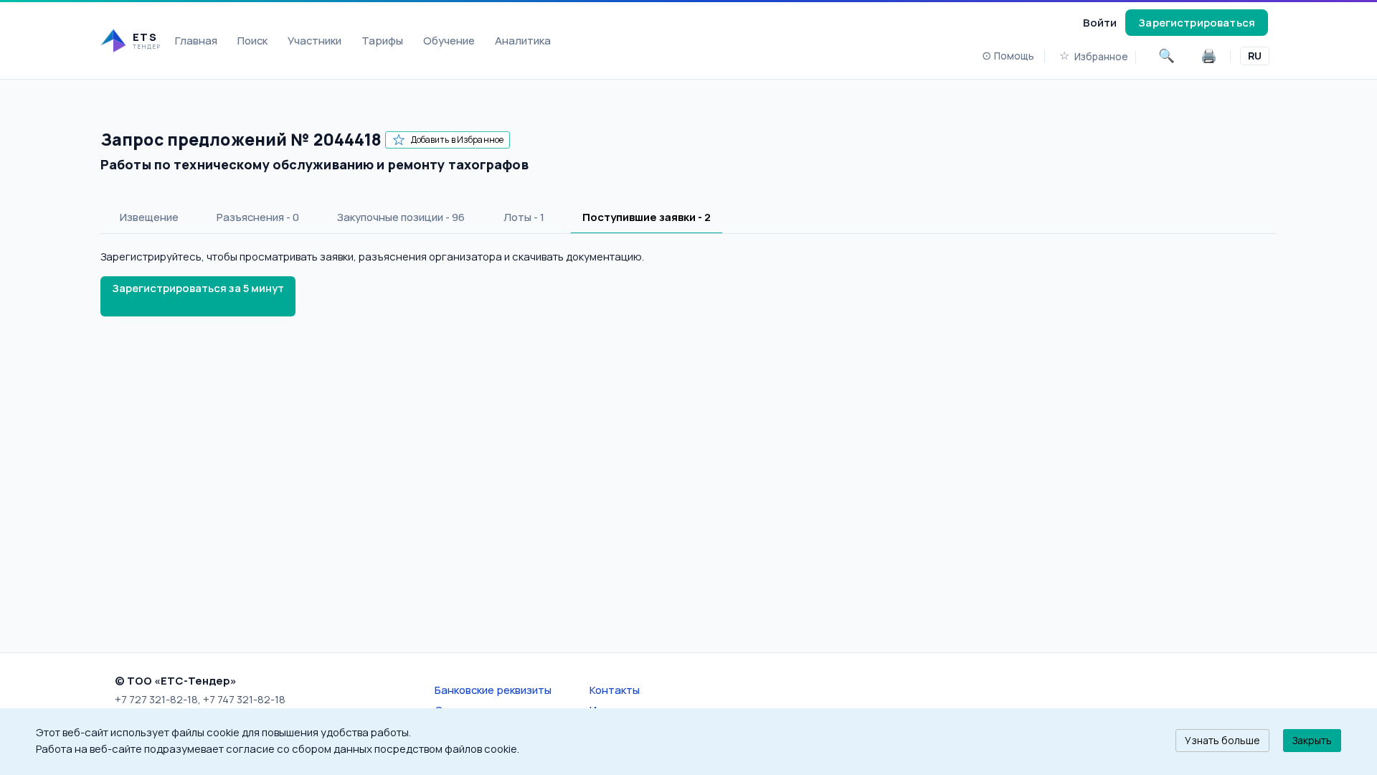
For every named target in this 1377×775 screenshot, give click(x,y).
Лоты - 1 (523, 217)
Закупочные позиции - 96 (401, 217)
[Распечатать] (1209, 56)
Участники (314, 40)
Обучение (449, 40)
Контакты (615, 689)
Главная (196, 40)
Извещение (149, 217)
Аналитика (523, 40)
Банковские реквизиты (493, 689)
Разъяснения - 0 (258, 217)
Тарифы (382, 40)
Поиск (252, 40)
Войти (1100, 22)
